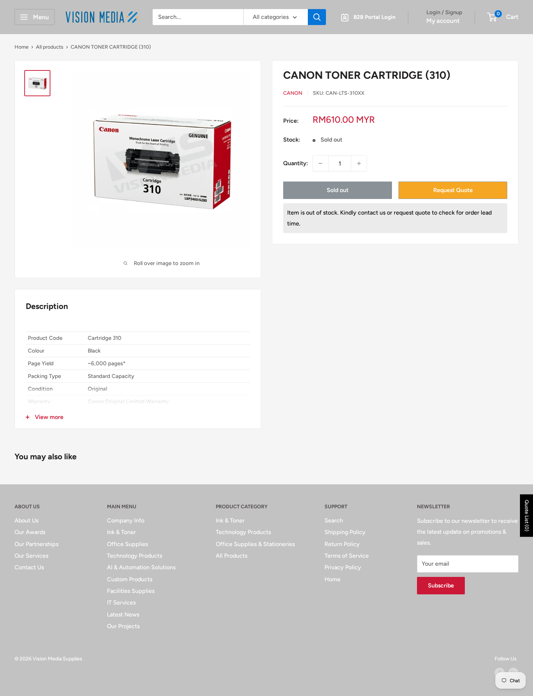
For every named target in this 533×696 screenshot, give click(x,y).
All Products (231, 555)
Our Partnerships (36, 544)
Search (334, 520)
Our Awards (30, 532)
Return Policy (342, 544)
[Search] (317, 17)
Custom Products (129, 579)
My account (443, 20)
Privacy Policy (343, 567)
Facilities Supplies (130, 590)
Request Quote (453, 190)
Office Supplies (127, 544)
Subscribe (441, 585)
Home (22, 47)
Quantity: (295, 163)
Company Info (125, 520)
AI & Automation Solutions (141, 567)
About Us (26, 520)
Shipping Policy (345, 532)
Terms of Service (347, 555)
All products (49, 47)
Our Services (31, 555)
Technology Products (134, 555)
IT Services (121, 602)
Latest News (123, 614)
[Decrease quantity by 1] (320, 163)
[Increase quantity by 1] (359, 163)
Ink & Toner (121, 532)
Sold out (337, 190)
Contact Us (29, 567)
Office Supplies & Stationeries (255, 544)
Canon (292, 93)
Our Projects (123, 626)
